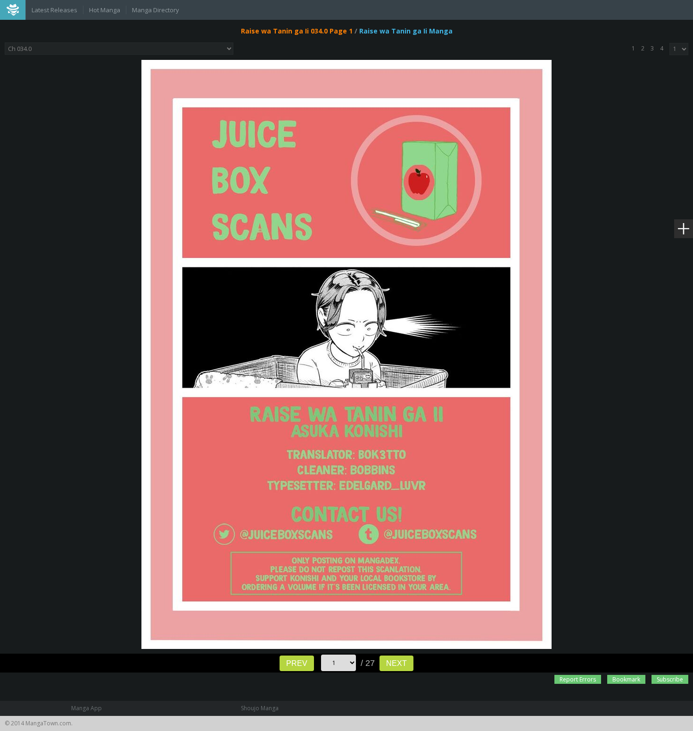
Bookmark (626, 679)
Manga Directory (155, 10)
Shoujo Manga (260, 708)
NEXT (396, 663)
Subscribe (670, 679)
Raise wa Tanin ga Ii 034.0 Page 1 (297, 30)
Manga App (86, 708)
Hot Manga (104, 10)
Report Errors (578, 679)
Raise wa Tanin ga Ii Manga (406, 30)
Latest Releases (54, 10)
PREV (296, 663)
